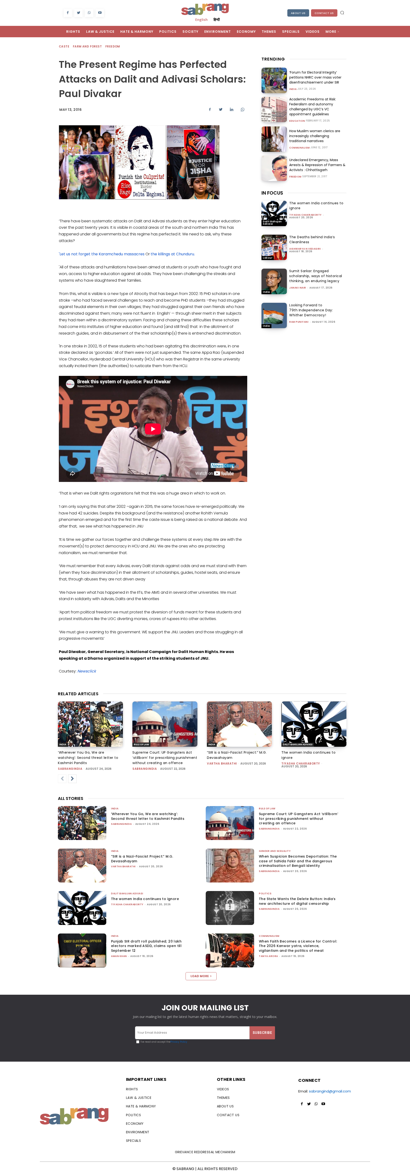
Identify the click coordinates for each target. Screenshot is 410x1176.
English (201, 19)
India (293, 89)
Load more (200, 976)
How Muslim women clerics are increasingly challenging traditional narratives (314, 136)
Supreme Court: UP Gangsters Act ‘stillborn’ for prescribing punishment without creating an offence (164, 757)
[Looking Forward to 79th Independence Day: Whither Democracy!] (274, 315)
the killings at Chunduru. (173, 254)
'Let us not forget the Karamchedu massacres (101, 254)
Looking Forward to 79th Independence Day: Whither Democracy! (311, 310)
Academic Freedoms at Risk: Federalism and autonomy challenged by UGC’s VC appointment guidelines (312, 107)
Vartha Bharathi (222, 763)
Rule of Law (141, 744)
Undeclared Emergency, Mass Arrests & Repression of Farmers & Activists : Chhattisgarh (317, 165)
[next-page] (72, 779)
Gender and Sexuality (275, 851)
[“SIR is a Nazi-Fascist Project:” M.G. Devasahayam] (239, 724)
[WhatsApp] (89, 13)
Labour (267, 258)
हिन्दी (217, 19)
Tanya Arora (268, 956)
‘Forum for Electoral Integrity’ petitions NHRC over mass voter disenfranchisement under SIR (315, 77)
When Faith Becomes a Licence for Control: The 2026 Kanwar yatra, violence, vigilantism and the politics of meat (298, 946)
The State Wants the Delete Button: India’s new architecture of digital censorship (297, 901)
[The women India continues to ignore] (274, 213)
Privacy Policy (178, 1042)
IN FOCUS (272, 193)
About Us (298, 13)
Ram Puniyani (298, 322)
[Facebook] (68, 13)
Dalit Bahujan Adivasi (272, 223)
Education (297, 121)
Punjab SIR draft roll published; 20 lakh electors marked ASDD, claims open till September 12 (146, 946)
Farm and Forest (87, 46)
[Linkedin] (231, 109)
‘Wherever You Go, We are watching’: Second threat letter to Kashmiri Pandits (88, 757)
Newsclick (86, 671)
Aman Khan (119, 956)
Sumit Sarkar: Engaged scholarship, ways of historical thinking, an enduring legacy (315, 276)
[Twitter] (78, 13)
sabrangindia (70, 769)
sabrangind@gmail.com (330, 1091)
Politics (265, 893)
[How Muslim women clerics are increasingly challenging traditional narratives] (274, 139)
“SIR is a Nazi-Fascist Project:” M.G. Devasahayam (142, 858)
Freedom (112, 46)
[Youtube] (100, 13)
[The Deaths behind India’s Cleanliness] (274, 247)
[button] (342, 12)
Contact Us (324, 13)
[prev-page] (62, 779)
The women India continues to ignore (145, 898)
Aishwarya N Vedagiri (305, 249)
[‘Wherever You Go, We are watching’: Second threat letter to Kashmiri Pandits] (90, 724)
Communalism (299, 148)
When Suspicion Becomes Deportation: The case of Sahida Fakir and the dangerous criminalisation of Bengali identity (298, 861)
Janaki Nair (297, 287)
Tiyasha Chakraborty (305, 215)
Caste (64, 46)
